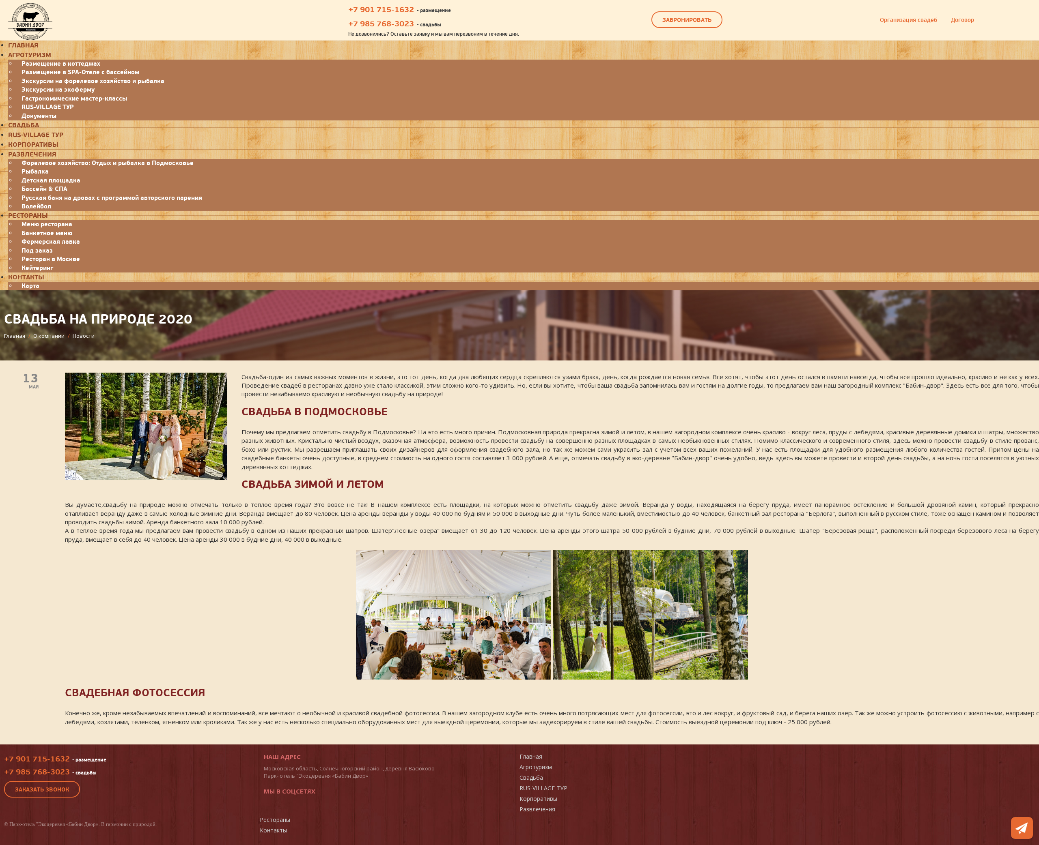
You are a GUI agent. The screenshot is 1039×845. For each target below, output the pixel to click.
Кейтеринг (37, 268)
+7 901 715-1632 (381, 10)
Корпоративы (33, 145)
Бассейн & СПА (44, 189)
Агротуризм (29, 55)
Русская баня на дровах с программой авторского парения (112, 198)
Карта (30, 286)
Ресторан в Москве (51, 259)
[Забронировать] (1022, 828)
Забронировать (686, 20)
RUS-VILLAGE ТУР (48, 107)
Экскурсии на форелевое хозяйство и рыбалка (93, 81)
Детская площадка (51, 180)
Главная (531, 756)
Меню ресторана (47, 224)
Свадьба (23, 125)
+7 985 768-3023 (381, 24)
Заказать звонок (42, 790)
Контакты (26, 277)
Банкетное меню (47, 233)
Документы (39, 116)
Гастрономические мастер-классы (74, 98)
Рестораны (28, 216)
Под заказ (37, 251)
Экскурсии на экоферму (58, 90)
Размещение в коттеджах (61, 64)
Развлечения (32, 154)
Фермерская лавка (51, 242)
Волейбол (36, 206)
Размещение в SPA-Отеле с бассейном (80, 72)
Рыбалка (35, 171)
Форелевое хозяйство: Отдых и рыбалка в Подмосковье (108, 163)
